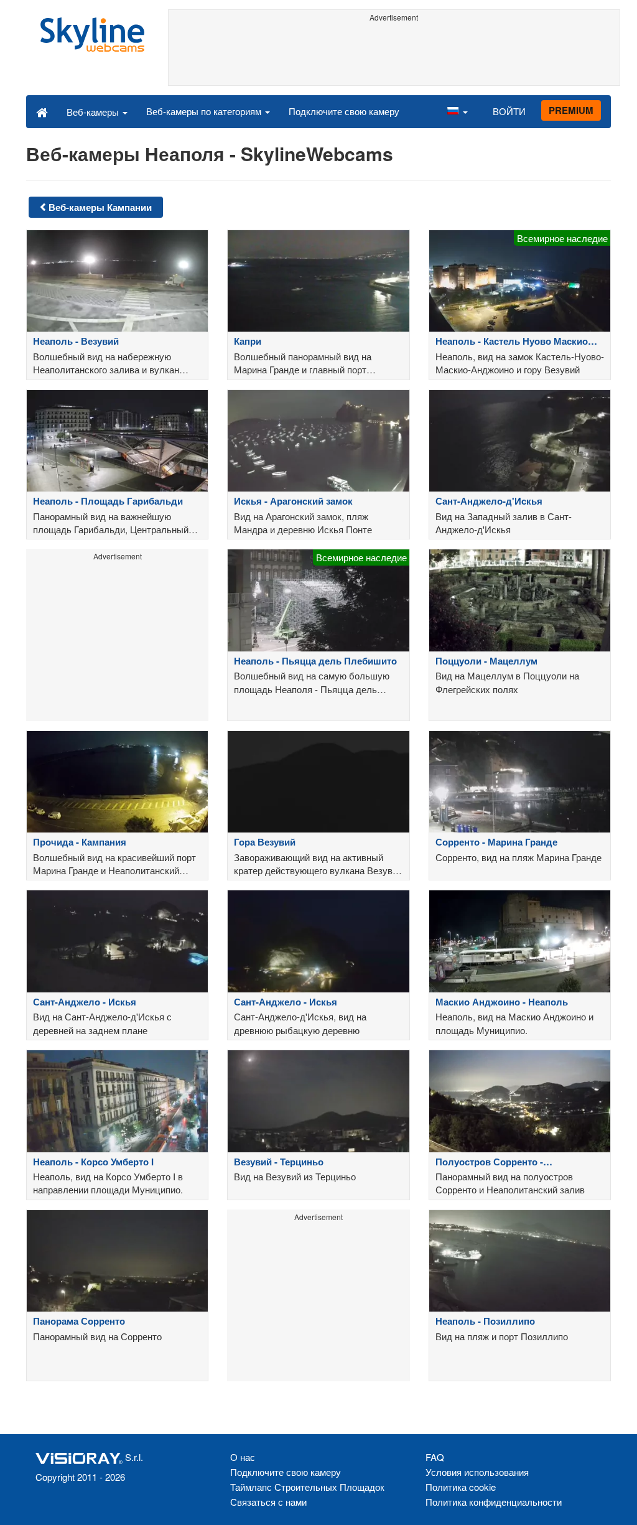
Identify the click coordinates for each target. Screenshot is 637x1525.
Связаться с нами (268, 1501)
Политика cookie (460, 1486)
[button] (457, 111)
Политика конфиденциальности (493, 1501)
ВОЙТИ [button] (509, 111)
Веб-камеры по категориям (205, 111)
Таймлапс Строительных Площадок (307, 1486)
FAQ (434, 1456)
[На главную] (42, 111)
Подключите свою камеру (344, 111)
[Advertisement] (394, 54)
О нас (242, 1456)
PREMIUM (571, 110)
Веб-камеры (94, 111)
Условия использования (477, 1471)
